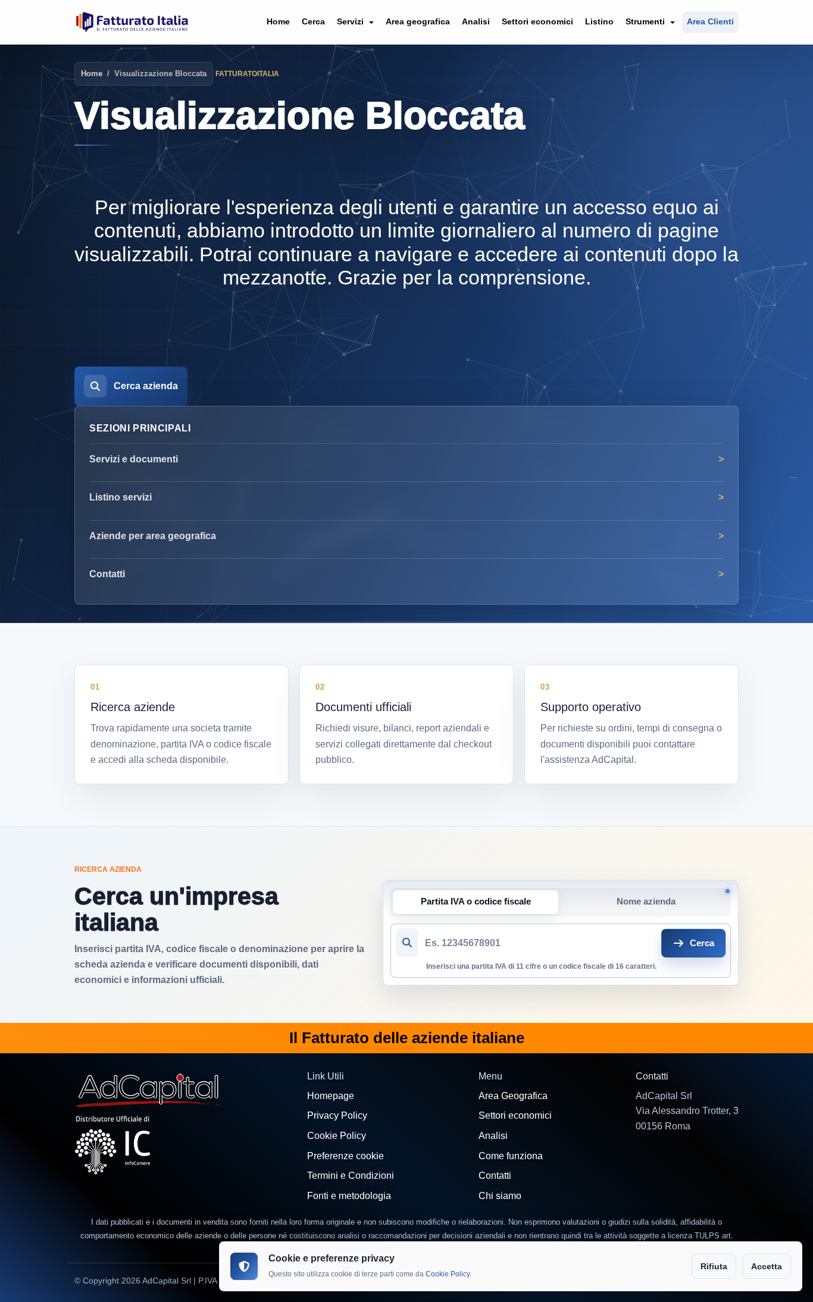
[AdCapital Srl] (148, 1089)
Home (278, 21)
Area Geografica (513, 1096)
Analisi (476, 21)
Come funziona (511, 1156)
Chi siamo (500, 1196)
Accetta (766, 1266)
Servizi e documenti (133, 459)
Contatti (107, 574)
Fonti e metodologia (349, 1196)
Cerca (313, 21)
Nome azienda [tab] (646, 901)
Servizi (351, 21)
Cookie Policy (336, 1136)
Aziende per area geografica (152, 536)
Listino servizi (120, 497)
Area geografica (418, 21)
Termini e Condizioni (350, 1175)
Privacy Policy (337, 1115)
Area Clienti (710, 21)
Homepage (330, 1096)
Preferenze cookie (345, 1156)
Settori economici (537, 21)
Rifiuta (714, 1266)
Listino (599, 21)
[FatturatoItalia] (132, 22)
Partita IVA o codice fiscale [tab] (476, 901)
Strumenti (646, 21)
